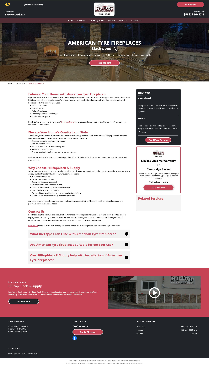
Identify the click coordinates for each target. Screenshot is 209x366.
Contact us (33, 226)
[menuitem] (70, 20)
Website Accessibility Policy (132, 360)
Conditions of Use (102, 360)
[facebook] (74, 338)
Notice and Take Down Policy (116, 360)
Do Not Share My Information (87, 360)
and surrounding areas (18, 331)
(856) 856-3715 (194, 14)
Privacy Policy (73, 360)
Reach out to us (68, 122)
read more (173, 108)
